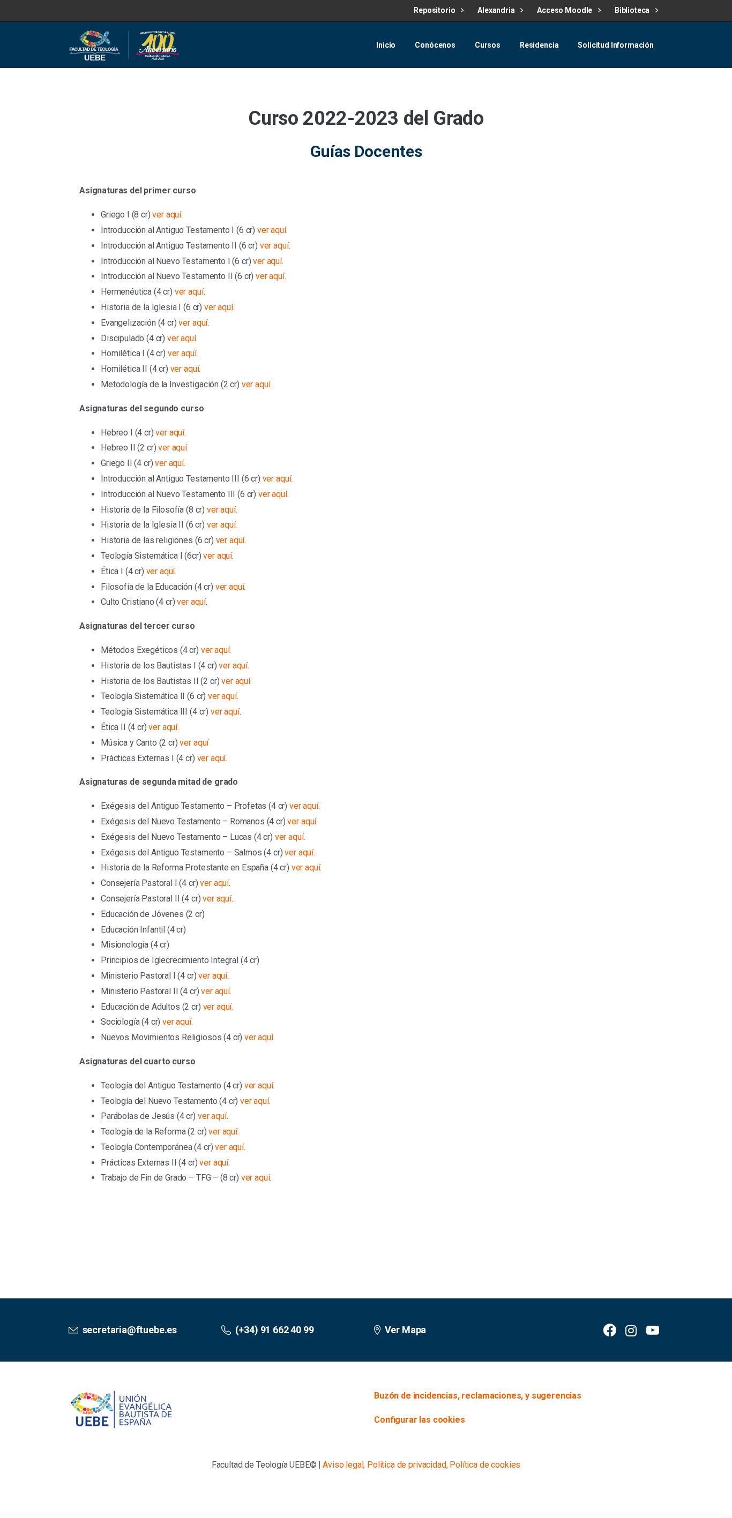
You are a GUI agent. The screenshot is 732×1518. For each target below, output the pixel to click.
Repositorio (435, 10)
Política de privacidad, (407, 1465)
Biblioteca (633, 10)
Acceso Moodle (565, 10)
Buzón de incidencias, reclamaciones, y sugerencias (477, 1396)
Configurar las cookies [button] (419, 1420)
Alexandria (496, 10)
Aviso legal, (344, 1465)
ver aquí (271, 230)
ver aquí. (167, 214)
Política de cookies (485, 1465)
